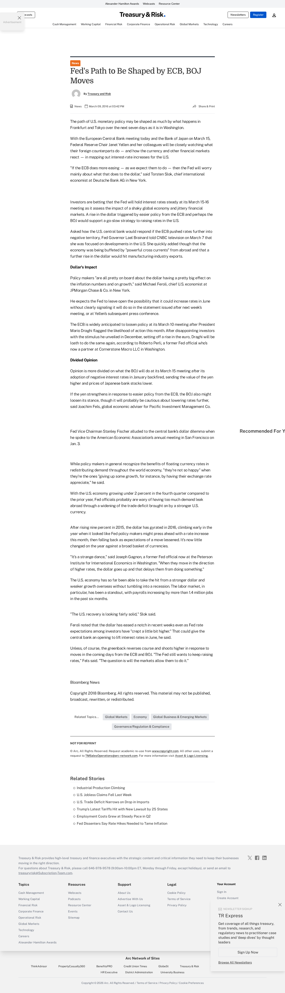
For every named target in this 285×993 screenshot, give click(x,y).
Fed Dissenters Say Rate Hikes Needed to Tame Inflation (122, 823)
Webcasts (149, 3)
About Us (124, 892)
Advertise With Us (130, 899)
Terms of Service (179, 899)
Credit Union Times (135, 966)
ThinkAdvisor (39, 966)
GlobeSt (163, 966)
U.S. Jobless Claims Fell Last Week (104, 795)
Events (73, 911)
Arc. (106, 982)
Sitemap (73, 917)
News (75, 63)
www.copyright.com (165, 751)
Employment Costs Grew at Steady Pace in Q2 (114, 816)
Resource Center (169, 3)
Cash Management (31, 892)
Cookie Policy (176, 892)
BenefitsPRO (104, 966)
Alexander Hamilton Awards (122, 3)
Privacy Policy (177, 905)
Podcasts (74, 899)
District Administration (139, 972)
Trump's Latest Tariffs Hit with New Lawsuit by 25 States (122, 809)
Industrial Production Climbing (101, 788)
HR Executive (109, 972)
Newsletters (238, 14)
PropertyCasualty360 (71, 966)
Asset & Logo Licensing (134, 905)
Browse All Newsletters (235, 962)
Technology (26, 930)
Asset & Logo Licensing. (191, 755)
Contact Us (125, 911)
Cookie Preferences (191, 982)
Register (258, 14)
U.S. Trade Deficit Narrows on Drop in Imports (113, 802)
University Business (172, 972)
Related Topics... (86, 717)
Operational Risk (29, 917)
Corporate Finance (31, 911)
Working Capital (29, 899)
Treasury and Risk (99, 93)
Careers (23, 936)
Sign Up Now (248, 952)
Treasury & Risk (189, 966)
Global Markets (28, 923)
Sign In (221, 891)
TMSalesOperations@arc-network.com (111, 755)
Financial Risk (27, 905)
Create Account (227, 898)
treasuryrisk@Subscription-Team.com (45, 873)
